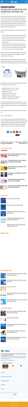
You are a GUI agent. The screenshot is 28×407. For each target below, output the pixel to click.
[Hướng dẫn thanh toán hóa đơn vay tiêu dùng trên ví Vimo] (3, 282)
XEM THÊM (4, 150)
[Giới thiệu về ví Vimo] (3, 288)
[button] (26, 2)
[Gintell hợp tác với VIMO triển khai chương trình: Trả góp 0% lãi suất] (4, 155)
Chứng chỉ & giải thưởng (7, 363)
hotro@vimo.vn (12, 360)
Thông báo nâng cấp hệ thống (13, 198)
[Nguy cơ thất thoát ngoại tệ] (3, 319)
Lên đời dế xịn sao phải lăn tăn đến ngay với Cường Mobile (7, 142)
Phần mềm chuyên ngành (6, 376)
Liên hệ (2, 388)
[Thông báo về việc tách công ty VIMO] (3, 207)
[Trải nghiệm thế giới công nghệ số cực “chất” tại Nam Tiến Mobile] (4, 181)
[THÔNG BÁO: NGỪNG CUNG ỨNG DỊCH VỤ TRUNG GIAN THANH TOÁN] (3, 220)
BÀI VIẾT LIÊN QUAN (6, 148)
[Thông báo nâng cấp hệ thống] (3, 200)
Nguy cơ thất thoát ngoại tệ (12, 317)
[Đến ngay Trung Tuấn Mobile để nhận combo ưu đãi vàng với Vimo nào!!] (4, 187)
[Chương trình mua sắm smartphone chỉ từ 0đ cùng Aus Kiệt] (4, 168)
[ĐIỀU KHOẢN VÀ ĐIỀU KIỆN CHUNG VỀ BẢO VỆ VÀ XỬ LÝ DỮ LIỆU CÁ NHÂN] (3, 295)
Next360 (2, 372)
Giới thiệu (3, 384)
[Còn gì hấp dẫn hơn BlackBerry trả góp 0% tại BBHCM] (4, 174)
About (12, 403)
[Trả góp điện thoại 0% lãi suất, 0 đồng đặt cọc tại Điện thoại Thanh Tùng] (4, 162)
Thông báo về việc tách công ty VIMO (15, 205)
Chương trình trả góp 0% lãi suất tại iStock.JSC (21, 142)
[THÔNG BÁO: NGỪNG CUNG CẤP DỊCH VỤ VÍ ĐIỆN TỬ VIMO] (3, 213)
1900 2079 (5, 360)
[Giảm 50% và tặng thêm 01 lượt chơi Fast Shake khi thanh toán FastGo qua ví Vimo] (3, 301)
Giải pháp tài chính (5, 380)
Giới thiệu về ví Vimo (11, 286)
